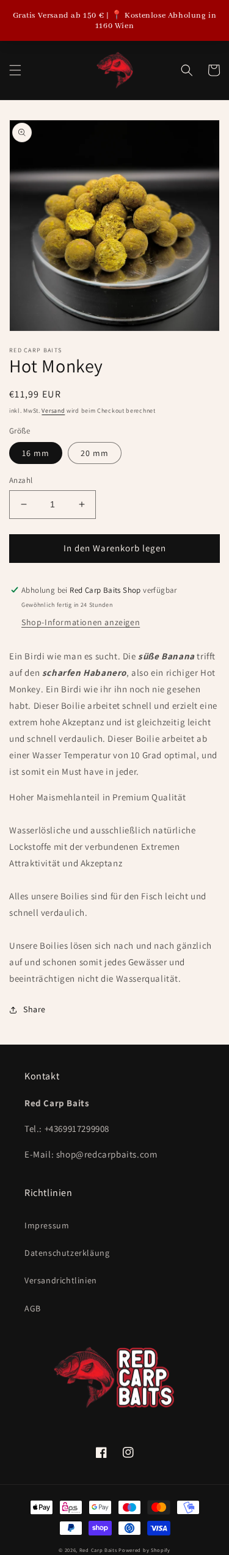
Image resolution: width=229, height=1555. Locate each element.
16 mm (35, 453)
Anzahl (20, 480)
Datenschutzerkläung (66, 1252)
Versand (53, 411)
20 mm (95, 453)
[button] (15, 70)
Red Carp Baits (98, 1549)
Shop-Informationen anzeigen (80, 622)
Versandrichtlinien (60, 1280)
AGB (32, 1308)
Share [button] (34, 1009)
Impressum (46, 1225)
